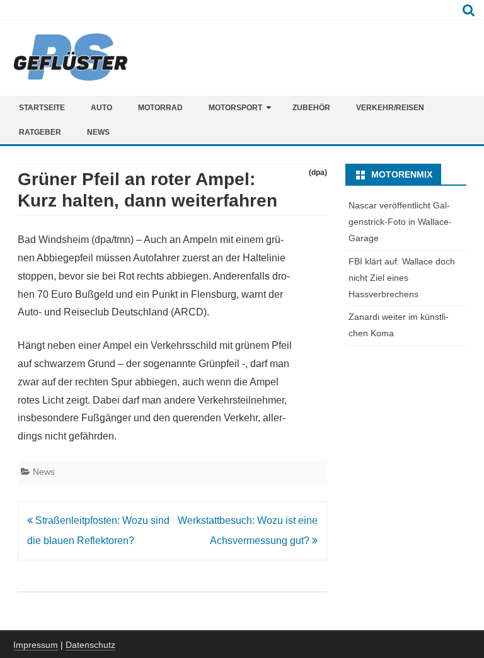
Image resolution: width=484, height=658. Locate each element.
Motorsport (235, 107)
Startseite (42, 107)
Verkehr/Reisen (390, 107)
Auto (101, 107)
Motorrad (160, 107)
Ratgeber (40, 132)
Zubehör (311, 107)
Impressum (35, 645)
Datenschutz (90, 645)
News (98, 132)
